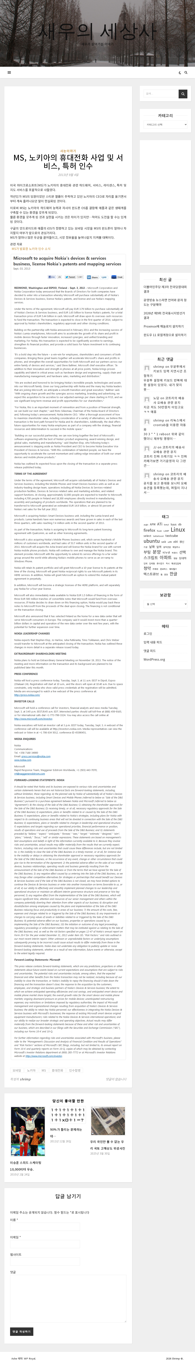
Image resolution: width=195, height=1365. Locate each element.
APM (152, 524)
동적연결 (167, 547)
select (147, 536)
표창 (166, 574)
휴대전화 (57, 1070)
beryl (166, 524)
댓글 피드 (150, 650)
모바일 (17, 1070)
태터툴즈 (173, 569)
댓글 (13, 1272)
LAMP (166, 530)
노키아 (31, 1070)
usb (163, 542)
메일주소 (176, 547)
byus (174, 524)
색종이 (174, 552)
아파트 (166, 557)
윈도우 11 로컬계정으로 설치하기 (165, 334)
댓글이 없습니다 (116, 1079)
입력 (145, 563)
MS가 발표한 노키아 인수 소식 (31, 248)
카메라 (155, 569)
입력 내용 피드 (153, 642)
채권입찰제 (176, 563)
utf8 (170, 541)
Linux (178, 529)
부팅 (147, 552)
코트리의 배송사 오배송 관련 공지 (169, 400)
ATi (159, 524)
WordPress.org (154, 659)
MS (44, 1070)
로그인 (148, 633)
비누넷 (166, 552)
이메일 (15, 1237)
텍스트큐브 (151, 574)
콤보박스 (164, 569)
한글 (173, 573)
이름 (14, 1219)
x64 (175, 542)
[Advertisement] (68, 120)
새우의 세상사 (97, 29)
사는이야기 (68, 151)
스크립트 (151, 557)
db (179, 524)
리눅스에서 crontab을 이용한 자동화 (165, 425)
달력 (159, 547)
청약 (147, 568)
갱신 (181, 542)
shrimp (25, 1079)
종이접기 (160, 563)
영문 (175, 558)
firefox (149, 530)
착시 (168, 563)
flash (159, 530)
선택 (182, 552)
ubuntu (152, 540)
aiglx (146, 524)
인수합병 (75, 1070)
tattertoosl (158, 536)
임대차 (182, 558)
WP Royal (29, 1358)
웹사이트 (16, 1254)
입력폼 (152, 563)
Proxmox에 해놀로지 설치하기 (164, 326)
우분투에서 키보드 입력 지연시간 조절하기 (165, 371)
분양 (157, 551)
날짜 (152, 546)
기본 (145, 547)
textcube (171, 535)
